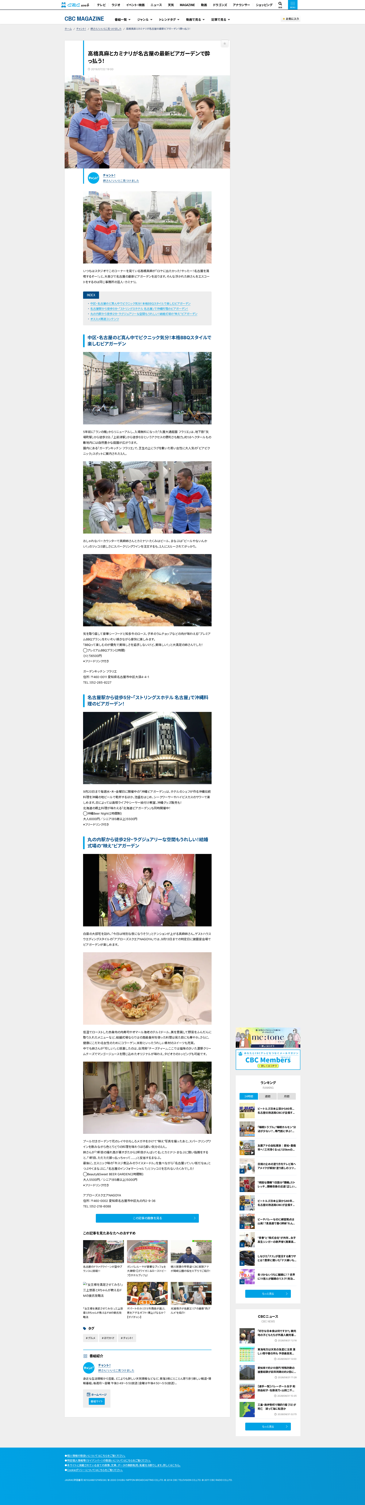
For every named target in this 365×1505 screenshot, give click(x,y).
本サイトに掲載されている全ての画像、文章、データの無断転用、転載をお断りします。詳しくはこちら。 (124, 1465)
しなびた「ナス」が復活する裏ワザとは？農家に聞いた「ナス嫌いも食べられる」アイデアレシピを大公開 (277, 1262)
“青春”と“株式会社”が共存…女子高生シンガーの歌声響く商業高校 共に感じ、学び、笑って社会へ (277, 1241)
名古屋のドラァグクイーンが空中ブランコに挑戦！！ (102, 1268)
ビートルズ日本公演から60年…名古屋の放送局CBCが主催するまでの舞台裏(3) (276, 1112)
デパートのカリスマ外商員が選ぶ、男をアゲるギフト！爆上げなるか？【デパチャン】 (146, 1313)
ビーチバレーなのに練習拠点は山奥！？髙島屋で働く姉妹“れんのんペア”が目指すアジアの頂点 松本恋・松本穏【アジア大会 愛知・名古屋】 (277, 1227)
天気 (171, 4)
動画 (204, 4)
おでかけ (109, 1338)
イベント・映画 (135, 4)
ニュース (156, 4)
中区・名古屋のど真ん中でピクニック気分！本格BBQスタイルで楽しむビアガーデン (140, 303)
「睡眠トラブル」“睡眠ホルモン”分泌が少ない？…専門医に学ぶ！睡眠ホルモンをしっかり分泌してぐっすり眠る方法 (277, 1133)
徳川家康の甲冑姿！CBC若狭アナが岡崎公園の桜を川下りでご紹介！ (191, 1268)
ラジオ (116, 4)
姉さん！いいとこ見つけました (105, 28)
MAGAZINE (187, 4)
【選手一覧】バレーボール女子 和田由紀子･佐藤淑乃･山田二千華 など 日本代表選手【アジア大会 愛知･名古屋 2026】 (277, 1392)
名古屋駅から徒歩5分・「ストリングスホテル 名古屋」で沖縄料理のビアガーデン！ (139, 309)
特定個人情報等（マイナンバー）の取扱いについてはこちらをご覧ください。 (109, 1460)
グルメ (91, 1338)
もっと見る (268, 1293)
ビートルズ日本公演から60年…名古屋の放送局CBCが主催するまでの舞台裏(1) (276, 1204)
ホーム (68, 28)
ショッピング (264, 4)
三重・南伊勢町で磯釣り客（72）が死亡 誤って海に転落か (277, 1406)
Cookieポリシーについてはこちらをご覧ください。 (95, 1470)
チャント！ (81, 28)
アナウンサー (241, 4)
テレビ (101, 4)
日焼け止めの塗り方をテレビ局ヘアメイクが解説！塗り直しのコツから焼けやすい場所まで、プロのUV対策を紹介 (277, 1170)
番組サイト (97, 1401)
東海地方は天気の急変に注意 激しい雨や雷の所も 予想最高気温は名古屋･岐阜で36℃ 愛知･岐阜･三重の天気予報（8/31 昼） (276, 1355)
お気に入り (292, 18)
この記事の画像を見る (147, 1218)
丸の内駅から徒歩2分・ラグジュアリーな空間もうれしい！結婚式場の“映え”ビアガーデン (143, 314)
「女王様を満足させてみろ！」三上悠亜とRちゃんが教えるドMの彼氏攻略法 (103, 1313)
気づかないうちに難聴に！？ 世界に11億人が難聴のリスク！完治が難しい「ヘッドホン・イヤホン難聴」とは (276, 1280)
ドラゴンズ (220, 4)
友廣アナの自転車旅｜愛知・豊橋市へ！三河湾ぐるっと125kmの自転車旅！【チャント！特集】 (277, 1149)
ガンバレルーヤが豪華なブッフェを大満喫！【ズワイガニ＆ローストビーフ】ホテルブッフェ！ (147, 1271)
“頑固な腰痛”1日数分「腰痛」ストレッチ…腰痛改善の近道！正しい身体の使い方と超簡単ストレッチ (277, 1186)
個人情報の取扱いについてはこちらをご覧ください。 (96, 1455)
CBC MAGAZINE (84, 18)
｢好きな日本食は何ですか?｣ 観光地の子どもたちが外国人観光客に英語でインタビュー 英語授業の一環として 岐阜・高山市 (277, 1337)
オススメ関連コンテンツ (104, 319)
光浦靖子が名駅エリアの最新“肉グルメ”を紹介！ (190, 1310)
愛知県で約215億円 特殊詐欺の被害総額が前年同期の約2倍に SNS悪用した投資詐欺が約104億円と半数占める (277, 1373)
